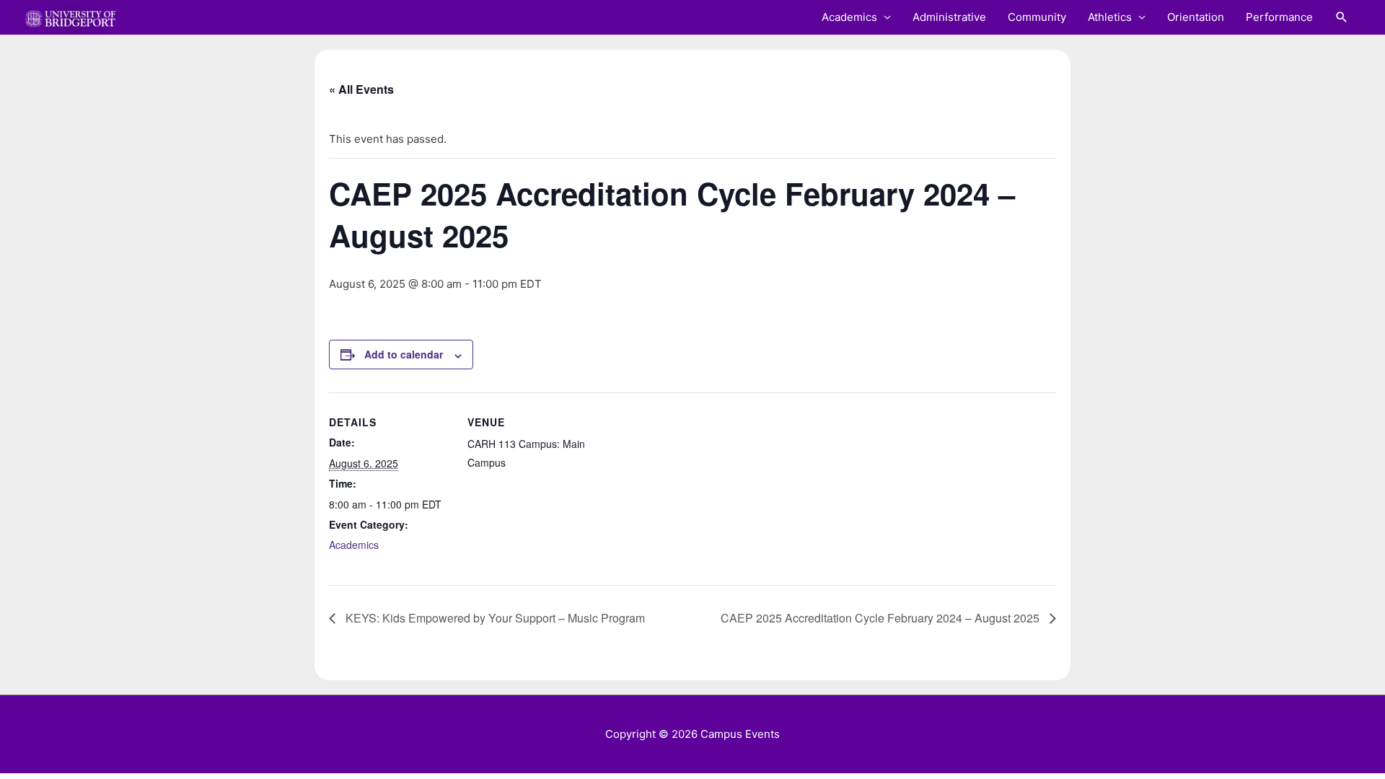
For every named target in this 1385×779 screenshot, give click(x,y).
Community (1037, 17)
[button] (1342, 17)
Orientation (1195, 17)
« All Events (361, 89)
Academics (849, 17)
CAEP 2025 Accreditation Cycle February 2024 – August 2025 (881, 617)
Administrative (949, 17)
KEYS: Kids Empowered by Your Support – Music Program (494, 617)
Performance (1279, 17)
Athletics (1110, 17)
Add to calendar (403, 354)
